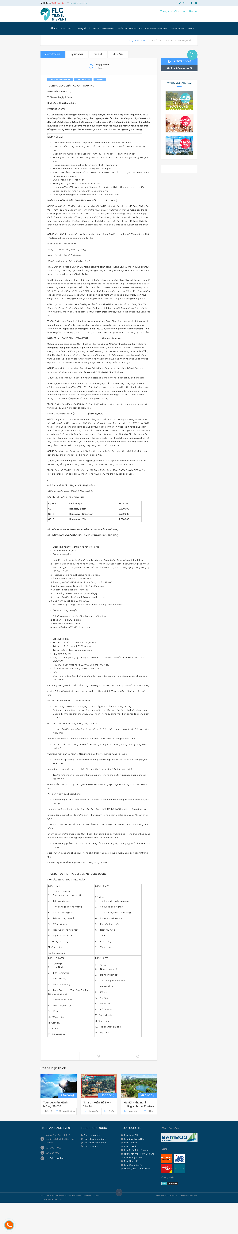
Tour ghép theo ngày (95, 1142)
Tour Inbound (91, 1146)
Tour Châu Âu (131, 1146)
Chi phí (98, 54)
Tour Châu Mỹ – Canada (136, 1150)
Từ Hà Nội (100, 79)
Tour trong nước (63, 28)
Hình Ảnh (118, 54)
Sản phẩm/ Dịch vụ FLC (156, 28)
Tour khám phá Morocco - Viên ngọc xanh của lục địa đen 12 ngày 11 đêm (180, 127)
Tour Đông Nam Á (133, 1157)
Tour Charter (130, 1142)
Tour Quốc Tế (83, 28)
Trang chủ (166, 11)
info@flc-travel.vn (78, 3)
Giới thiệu (180, 11)
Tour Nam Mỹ (131, 1161)
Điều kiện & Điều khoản (166, 1196)
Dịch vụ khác (178, 28)
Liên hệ (192, 11)
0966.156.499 (57, 3)
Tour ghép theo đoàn (95, 1139)
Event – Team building (104, 28)
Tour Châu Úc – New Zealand (139, 1153)
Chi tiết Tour (52, 54)
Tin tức (191, 28)
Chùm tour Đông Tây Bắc (60, 79)
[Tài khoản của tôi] (192, 3)
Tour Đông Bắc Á (133, 1165)
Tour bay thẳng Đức (134, 1139)
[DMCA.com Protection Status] (169, 1183)
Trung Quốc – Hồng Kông (137, 1168)
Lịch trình (77, 54)
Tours (142, 40)
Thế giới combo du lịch (130, 28)
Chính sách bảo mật (189, 1196)
